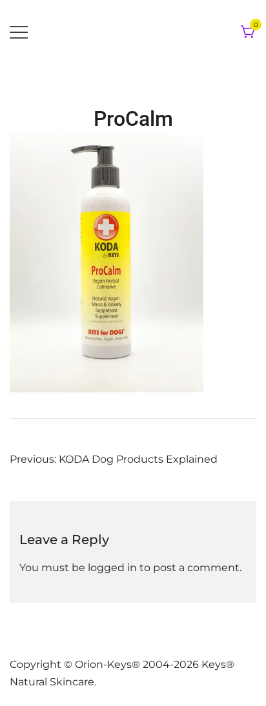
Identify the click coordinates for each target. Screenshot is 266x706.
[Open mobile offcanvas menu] (19, 32)
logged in (112, 567)
